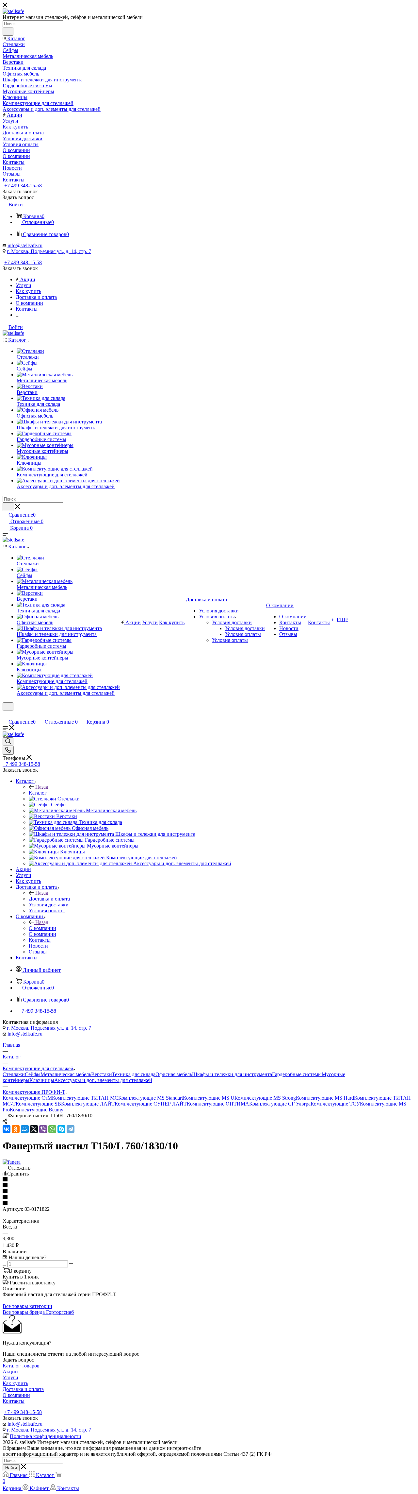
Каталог (38, 793)
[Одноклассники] (16, 1129)
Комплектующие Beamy (36, 1109)
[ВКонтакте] (6, 1129)
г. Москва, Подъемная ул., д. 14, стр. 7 (49, 251)
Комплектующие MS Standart (150, 1098)
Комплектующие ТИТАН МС (85, 1098)
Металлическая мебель (65, 1074)
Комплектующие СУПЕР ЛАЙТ (151, 1104)
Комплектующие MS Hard (325, 1098)
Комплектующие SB (38, 1104)
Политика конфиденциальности (45, 1436)
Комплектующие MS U (208, 1098)
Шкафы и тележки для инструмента (232, 1074)
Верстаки (101, 1074)
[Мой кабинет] (5, 715)
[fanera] (12, 1162)
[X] (34, 1129)
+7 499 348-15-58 (23, 185)
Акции (10, 1371)
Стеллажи (14, 1074)
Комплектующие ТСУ (335, 1104)
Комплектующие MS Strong (265, 1098)
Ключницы (41, 1080)
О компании (42, 928)
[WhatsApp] (52, 1129)
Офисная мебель (173, 1074)
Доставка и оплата (49, 899)
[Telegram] (70, 1129)
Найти (11, 1467)
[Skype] (61, 1129)
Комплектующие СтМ (27, 1098)
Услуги (10, 1377)
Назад (41, 787)
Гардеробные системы (297, 1074)
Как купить (15, 1383)
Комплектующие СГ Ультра (280, 1104)
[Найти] (8, 31)
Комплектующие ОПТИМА (218, 1104)
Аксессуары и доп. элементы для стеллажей (103, 1080)
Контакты (13, 1401)
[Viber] (43, 1129)
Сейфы (32, 1074)
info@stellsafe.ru (25, 245)
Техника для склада (133, 1074)
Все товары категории (27, 1306)
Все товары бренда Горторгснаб (38, 1312)
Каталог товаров (21, 1365)
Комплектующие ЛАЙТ (88, 1104)
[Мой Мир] (25, 1129)
